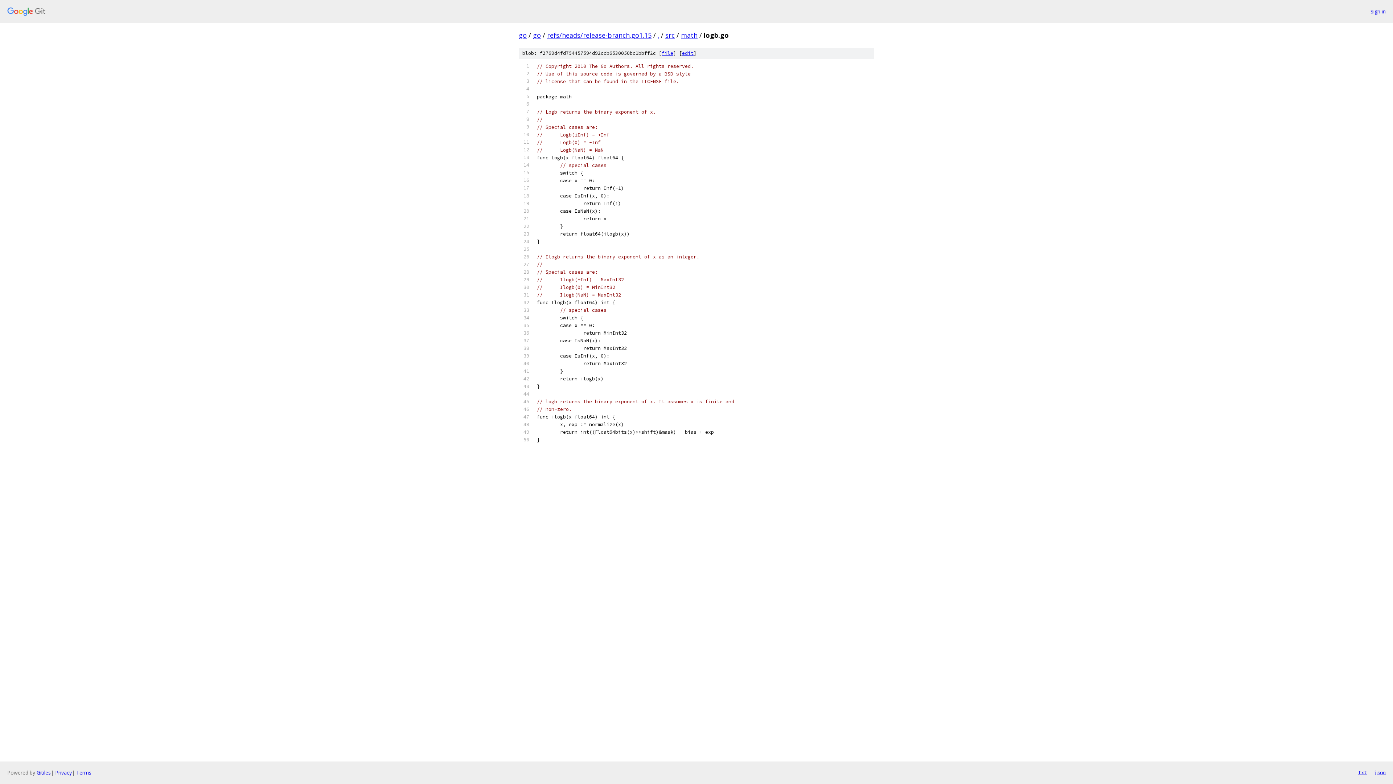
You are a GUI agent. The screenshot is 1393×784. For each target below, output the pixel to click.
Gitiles (44, 772)
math (689, 35)
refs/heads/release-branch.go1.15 (599, 35)
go (523, 35)
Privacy (63, 772)
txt (1362, 772)
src (670, 35)
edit (688, 53)
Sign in (1378, 11)
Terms (83, 772)
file (667, 53)
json (1380, 772)
